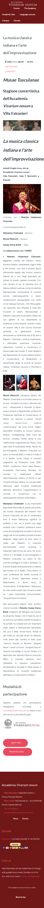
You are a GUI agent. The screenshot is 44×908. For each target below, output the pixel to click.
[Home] (4, 8)
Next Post (16, 743)
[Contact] (10, 8)
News (15, 818)
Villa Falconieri (11, 66)
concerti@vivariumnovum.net (16, 710)
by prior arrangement (29, 876)
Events (25, 818)
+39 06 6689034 (11, 808)
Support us (7, 839)
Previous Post (16, 752)
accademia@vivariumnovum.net (18, 812)
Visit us (6, 860)
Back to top (21, 897)
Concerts (10, 71)
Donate (6, 831)
